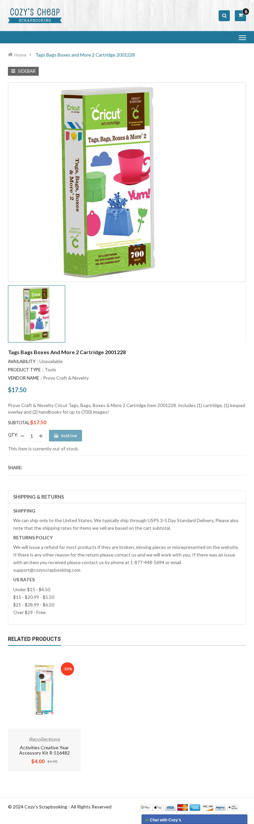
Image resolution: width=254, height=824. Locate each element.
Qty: (13, 434)
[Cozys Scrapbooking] (189, 807)
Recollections (44, 739)
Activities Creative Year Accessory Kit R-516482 (44, 750)
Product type (24, 369)
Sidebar (26, 71)
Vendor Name (23, 378)
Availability (21, 361)
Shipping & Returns (38, 497)
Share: (15, 467)
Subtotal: (19, 422)
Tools (50, 369)
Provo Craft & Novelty (66, 378)
